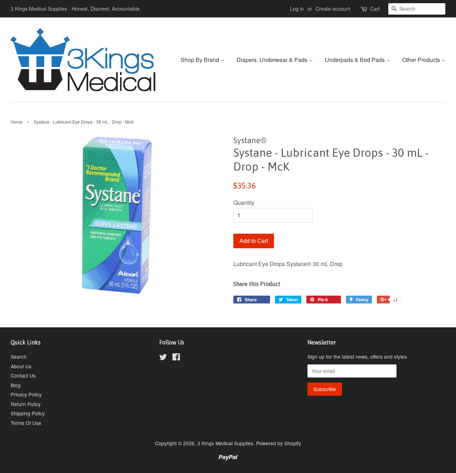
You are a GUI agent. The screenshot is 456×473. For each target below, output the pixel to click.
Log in (297, 8)
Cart (375, 8)
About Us (21, 366)
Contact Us (23, 375)
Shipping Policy (28, 413)
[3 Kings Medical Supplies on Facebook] (176, 358)
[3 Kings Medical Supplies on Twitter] (163, 358)
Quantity (243, 202)
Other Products (421, 60)
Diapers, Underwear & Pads (273, 60)
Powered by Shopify (278, 443)
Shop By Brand (201, 60)
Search (19, 356)
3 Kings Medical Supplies (225, 443)
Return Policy (26, 403)
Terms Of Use (26, 422)
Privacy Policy (26, 394)
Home (16, 122)
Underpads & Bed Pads (355, 60)
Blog (16, 385)
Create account (333, 8)
